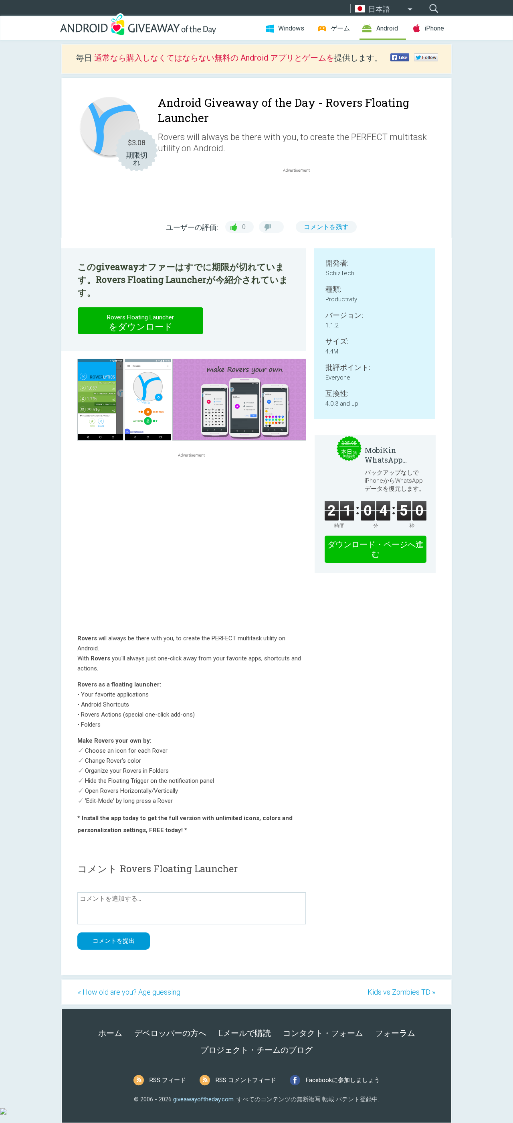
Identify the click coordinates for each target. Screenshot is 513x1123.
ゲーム (340, 28)
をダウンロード (140, 323)
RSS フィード (167, 1080)
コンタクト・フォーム (323, 1033)
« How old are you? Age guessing (129, 992)
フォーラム (395, 1033)
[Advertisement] (300, 193)
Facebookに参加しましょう (343, 1080)
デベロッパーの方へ (170, 1033)
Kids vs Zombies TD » (401, 992)
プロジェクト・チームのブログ (256, 1050)
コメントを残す (326, 227)
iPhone (434, 28)
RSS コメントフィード (246, 1080)
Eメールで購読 (244, 1033)
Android (387, 28)
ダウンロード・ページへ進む (375, 549)
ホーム (110, 1033)
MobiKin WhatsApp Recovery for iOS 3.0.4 (394, 455)
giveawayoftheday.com (203, 1099)
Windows (291, 28)
